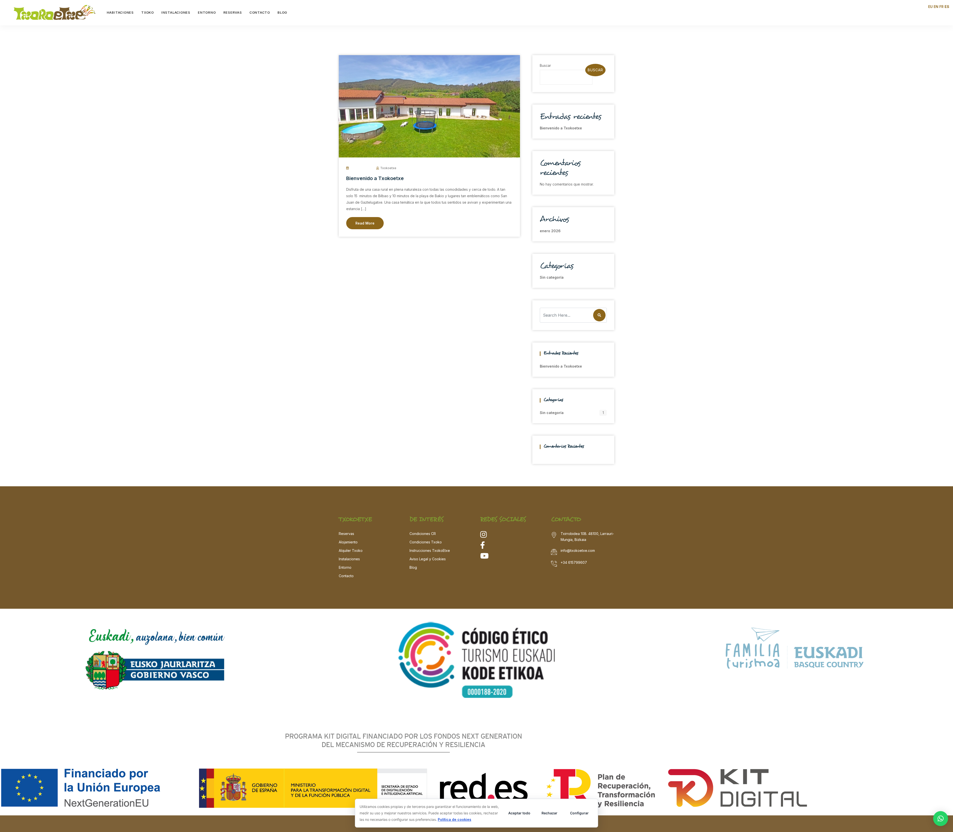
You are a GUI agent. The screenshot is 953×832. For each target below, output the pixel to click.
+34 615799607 (574, 562)
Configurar (579, 813)
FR (941, 6)
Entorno (345, 567)
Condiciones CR (422, 533)
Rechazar (549, 813)
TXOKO (147, 12)
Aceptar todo (519, 813)
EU (930, 6)
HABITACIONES (120, 12)
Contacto (346, 576)
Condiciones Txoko (425, 542)
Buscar (545, 65)
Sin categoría (552, 277)
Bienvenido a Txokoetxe (375, 178)
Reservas (346, 533)
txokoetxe (388, 168)
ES (947, 6)
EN (936, 6)
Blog (413, 567)
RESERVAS (232, 12)
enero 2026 (550, 231)
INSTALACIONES (175, 12)
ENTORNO (207, 12)
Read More (364, 223)
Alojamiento (348, 542)
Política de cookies (454, 819)
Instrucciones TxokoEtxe (429, 550)
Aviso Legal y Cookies (427, 559)
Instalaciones (349, 559)
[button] (940, 818)
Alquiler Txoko (351, 550)
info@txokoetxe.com (578, 550)
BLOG (282, 12)
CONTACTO (259, 12)
